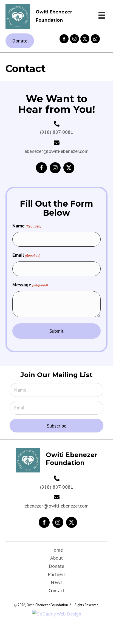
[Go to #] (74, 38)
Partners (57, 574)
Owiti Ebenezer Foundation (71, 459)
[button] (56, 425)
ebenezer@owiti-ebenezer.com (56, 151)
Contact (57, 590)
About (56, 558)
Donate (56, 566)
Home (56, 550)
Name (26, 226)
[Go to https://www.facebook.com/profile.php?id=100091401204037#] (64, 38)
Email (26, 255)
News (57, 582)
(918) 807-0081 (56, 132)
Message (30, 284)
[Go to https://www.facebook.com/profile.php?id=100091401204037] (44, 522)
